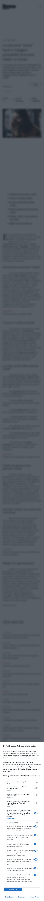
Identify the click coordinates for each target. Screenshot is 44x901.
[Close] (40, 746)
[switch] (35, 788)
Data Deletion (10, 897)
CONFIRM (13, 889)
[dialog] (22, 821)
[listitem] (22, 782)
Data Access (22, 897)
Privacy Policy (34, 897)
